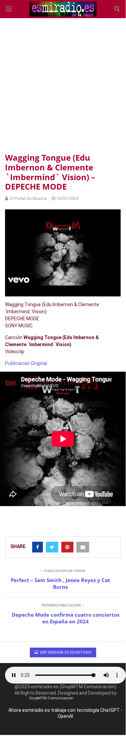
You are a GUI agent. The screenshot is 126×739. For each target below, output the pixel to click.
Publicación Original (26, 363)
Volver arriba (105, 669)
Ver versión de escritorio (65, 652)
